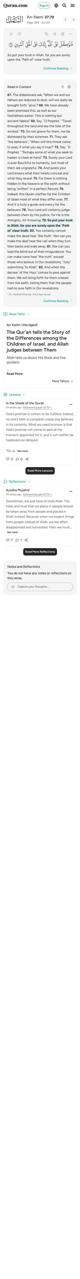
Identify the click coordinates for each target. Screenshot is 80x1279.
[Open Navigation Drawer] (73, 5)
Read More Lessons (40, 470)
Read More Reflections (40, 551)
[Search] (64, 5)
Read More (15, 374)
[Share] (54, 33)
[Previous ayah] (65, 19)
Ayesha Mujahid (17, 490)
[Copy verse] (46, 33)
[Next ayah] (73, 19)
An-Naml (35, 16)
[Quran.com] (15, 5)
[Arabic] (63, 87)
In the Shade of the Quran (25, 403)
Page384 (33, 22)
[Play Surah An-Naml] (11, 33)
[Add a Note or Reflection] (62, 33)
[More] (71, 33)
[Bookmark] (19, 33)
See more (22, 451)
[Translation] (69, 87)
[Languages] (56, 5)
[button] (66, 44)
